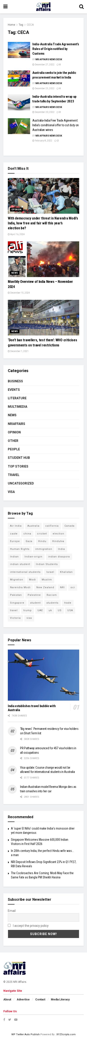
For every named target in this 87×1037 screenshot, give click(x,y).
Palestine (34, 595)
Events (14, 389)
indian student (20, 564)
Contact (40, 999)
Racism (52, 595)
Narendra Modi (20, 587)
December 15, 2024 (20, 293)
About (7, 999)
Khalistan (66, 572)
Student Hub (19, 458)
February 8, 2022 (43, 140)
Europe (15, 541)
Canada (69, 525)
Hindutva (58, 541)
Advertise (23, 999)
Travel (13, 475)
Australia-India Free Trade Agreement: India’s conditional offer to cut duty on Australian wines (55, 125)
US (60, 610)
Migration (16, 579)
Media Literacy (60, 999)
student (35, 602)
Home (11, 24)
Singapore (17, 602)
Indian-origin (33, 556)
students (52, 602)
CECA (30, 24)
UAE (40, 610)
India (61, 549)
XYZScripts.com (66, 1034)
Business (15, 381)
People (14, 449)
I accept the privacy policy (30, 925)
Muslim (47, 579)
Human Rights (19, 549)
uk (50, 610)
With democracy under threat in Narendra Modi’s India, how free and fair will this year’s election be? (43, 223)
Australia (33, 525)
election (58, 533)
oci (72, 587)
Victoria (15, 618)
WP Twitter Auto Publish (25, 1034)
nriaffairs (16, 424)
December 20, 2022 (44, 112)
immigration (43, 549)
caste (14, 533)
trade (67, 602)
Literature (17, 398)
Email (12, 911)
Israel (50, 572)
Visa (11, 492)
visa (29, 618)
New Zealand (45, 587)
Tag (21, 24)
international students (25, 572)
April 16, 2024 (17, 234)
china (27, 533)
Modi (32, 579)
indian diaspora (59, 556)
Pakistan (16, 595)
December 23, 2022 (44, 88)
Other (13, 441)
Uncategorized (21, 483)
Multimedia (17, 406)
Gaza (29, 541)
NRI (62, 587)
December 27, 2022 (44, 64)
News (14, 273)
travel (14, 610)
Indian (14, 556)
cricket (42, 533)
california (52, 525)
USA (70, 610)
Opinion (16, 209)
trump (27, 610)
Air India (16, 525)
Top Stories (18, 466)
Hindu (42, 541)
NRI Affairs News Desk (48, 59)
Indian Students (47, 564)
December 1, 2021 (19, 351)
